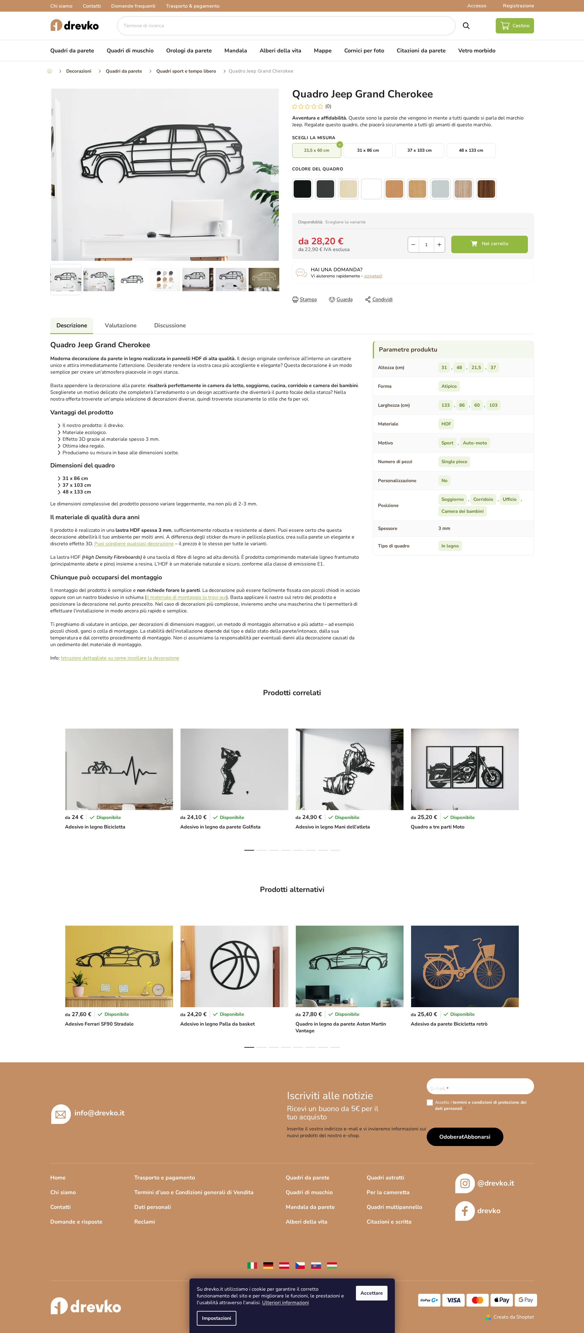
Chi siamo (61, 6)
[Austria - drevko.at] (284, 1265)
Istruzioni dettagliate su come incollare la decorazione (120, 658)
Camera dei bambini (462, 511)
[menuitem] (72, 50)
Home (58, 1177)
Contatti (92, 6)
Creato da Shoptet (514, 1317)
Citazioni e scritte (389, 1221)
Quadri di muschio (309, 1192)
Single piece (454, 462)
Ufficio (510, 499)
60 (477, 405)
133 (445, 405)
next (529, 788)
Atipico (449, 386)
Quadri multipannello (394, 1207)
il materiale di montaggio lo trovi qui (186, 597)
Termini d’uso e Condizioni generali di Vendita (194, 1192)
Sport (447, 443)
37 (493, 367)
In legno (450, 546)
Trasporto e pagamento (164, 1177)
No (444, 481)
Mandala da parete (310, 1207)
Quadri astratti (385, 1177)
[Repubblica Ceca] (300, 1265)
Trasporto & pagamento (192, 6)
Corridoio (483, 499)
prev (55, 788)
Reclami (144, 1221)
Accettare (372, 1293)
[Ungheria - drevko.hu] (332, 1265)
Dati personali (152, 1207)
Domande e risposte (76, 1221)
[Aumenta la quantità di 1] (439, 244)
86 (462, 405)
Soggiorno (452, 499)
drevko (489, 1211)
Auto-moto (475, 443)
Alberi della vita (306, 1221)
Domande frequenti (133, 6)
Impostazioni (216, 1318)
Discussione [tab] (170, 325)
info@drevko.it (99, 1113)
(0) (328, 106)
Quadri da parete (308, 1177)
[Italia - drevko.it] (252, 1265)
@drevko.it (495, 1183)
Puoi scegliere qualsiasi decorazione (134, 543)
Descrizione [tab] (71, 325)
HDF (446, 424)
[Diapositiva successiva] (275, 174)
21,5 (476, 367)
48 (459, 367)
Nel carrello (489, 244)
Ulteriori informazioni (285, 1302)
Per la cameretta (388, 1192)
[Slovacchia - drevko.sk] (316, 1265)
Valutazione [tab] (120, 325)
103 (493, 405)
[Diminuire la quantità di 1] (413, 244)
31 (444, 367)
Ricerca (466, 25)
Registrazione (518, 5)
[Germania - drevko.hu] (268, 1265)
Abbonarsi (477, 1137)
